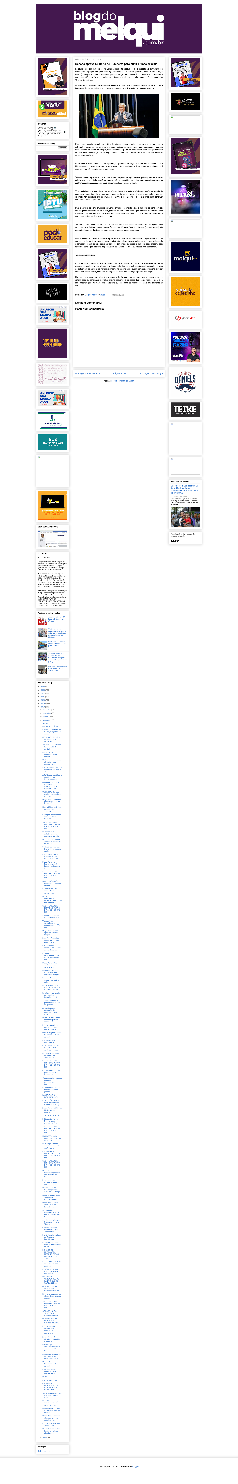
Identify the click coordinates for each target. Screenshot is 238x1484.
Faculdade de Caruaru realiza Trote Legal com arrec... (51, 891)
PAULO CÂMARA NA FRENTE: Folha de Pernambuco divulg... (51, 1103)
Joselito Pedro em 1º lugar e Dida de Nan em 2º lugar (57, 619)
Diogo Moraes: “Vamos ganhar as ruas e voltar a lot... (51, 965)
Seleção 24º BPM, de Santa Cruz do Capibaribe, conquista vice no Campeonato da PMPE (57, 657)
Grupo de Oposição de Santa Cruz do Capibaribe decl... (51, 1197)
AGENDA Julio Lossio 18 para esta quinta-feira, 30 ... (52, 769)
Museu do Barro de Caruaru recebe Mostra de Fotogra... (51, 972)
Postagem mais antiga (151, 373)
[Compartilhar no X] (117, 295)
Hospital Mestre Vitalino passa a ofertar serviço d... (51, 809)
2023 (43, 690)
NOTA (44, 1377)
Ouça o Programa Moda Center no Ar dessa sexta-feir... (51, 1364)
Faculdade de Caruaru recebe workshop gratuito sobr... (51, 1090)
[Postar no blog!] (115, 295)
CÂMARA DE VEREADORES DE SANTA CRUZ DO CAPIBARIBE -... (50, 1387)
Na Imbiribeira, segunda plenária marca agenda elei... (51, 762)
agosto (46, 723)
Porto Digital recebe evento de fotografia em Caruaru (51, 1146)
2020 (43, 700)
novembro (47, 713)
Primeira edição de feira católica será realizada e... (51, 1328)
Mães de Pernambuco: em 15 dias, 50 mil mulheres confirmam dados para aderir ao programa (184, 489)
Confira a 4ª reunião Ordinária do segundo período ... (51, 883)
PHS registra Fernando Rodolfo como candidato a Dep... (51, 1121)
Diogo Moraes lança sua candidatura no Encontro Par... (51, 1205)
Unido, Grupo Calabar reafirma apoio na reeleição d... (51, 1020)
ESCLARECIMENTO (50, 1380)
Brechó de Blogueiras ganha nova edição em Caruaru (50, 940)
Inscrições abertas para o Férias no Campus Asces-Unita (57, 668)
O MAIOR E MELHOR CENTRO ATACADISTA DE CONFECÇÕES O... (51, 785)
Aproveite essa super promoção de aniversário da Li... (50, 1055)
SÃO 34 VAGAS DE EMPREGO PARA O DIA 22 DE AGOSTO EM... (51, 909)
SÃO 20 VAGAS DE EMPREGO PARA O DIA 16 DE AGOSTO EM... (51, 1064)
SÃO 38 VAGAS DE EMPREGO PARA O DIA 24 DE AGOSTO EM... (51, 875)
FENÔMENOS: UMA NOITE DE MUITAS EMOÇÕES (50, 1271)
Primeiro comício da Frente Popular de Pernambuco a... (50, 1027)
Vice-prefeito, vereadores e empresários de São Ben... (51, 924)
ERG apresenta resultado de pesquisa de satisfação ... (52, 948)
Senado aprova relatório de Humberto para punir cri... (51, 1264)
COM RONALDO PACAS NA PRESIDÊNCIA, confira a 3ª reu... (52, 1048)
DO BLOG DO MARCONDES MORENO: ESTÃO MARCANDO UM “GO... (50, 1254)
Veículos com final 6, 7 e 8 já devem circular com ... (51, 1395)
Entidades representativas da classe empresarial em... (50, 956)
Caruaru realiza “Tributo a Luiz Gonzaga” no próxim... (51, 1410)
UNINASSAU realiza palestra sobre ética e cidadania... (51, 1138)
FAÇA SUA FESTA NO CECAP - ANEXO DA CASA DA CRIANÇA (51, 987)
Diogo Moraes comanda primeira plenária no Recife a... (51, 802)
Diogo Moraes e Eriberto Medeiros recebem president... (52, 1110)
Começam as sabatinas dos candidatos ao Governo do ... (51, 817)
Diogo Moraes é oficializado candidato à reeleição (51, 1339)
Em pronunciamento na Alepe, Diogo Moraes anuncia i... (51, 1296)
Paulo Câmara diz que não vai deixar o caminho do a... (51, 1403)
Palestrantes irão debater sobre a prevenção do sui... (50, 834)
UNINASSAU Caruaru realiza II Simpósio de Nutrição (51, 794)
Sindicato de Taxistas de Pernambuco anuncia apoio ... (51, 849)
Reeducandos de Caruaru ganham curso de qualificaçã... (51, 1190)
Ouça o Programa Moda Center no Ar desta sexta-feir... (51, 1035)
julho (45, 1437)
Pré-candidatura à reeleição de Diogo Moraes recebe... (50, 1371)
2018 (43, 707)
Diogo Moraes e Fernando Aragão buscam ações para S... (51, 865)
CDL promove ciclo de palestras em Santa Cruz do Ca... (51, 1072)
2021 (43, 697)
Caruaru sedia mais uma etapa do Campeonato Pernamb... (52, 1081)
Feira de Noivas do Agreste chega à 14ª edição (51, 980)
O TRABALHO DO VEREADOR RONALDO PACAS (50, 1288)
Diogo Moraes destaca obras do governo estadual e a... (51, 1418)
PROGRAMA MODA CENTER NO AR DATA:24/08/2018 (50, 856)
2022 (43, 693)
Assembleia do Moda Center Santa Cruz (50, 916)
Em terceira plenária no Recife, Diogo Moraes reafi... (51, 732)
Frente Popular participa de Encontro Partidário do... (51, 1237)
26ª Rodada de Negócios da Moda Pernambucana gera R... (51, 1213)
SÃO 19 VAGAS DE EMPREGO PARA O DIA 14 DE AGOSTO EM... (51, 1164)
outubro (46, 716)
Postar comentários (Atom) (122, 381)
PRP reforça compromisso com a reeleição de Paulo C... (51, 1348)
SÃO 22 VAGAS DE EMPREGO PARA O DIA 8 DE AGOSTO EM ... (51, 1304)
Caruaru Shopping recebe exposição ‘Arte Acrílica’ (50, 1229)
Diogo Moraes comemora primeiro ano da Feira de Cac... (51, 1173)
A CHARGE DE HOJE (50, 1116)
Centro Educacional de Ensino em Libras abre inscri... (51, 1431)
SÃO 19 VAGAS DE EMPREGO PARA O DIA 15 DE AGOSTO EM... (51, 1130)
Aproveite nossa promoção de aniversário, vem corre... (49, 1011)
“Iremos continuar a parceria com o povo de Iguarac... (51, 1002)
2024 (43, 687)
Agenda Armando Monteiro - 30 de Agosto (49, 754)
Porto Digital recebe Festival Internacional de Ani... (51, 1244)
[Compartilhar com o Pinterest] (122, 295)
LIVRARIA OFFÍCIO (50, 726)
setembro (47, 720)
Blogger (135, 1466)
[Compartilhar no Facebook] (120, 295)
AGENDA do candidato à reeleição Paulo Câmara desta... (52, 777)
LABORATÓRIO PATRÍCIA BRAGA (50, 1096)
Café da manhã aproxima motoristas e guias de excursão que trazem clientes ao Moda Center (57, 633)
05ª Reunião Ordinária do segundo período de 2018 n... (51, 739)
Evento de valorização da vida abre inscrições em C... (51, 995)
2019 (43, 703)
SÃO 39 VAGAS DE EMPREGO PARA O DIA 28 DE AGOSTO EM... (51, 825)
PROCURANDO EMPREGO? (48, 1041)
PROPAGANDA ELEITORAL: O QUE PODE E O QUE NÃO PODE (51, 1154)
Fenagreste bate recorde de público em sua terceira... (50, 1182)
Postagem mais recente (87, 373)
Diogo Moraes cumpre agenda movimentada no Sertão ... (51, 841)
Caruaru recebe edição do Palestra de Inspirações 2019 (51, 1356)
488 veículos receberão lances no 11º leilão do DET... (51, 747)
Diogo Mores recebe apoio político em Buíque (50, 933)
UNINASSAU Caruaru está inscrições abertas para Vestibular (57, 644)
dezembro (47, 710)
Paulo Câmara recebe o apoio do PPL (51, 1424)
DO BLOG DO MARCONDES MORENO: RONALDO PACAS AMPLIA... (52, 899)
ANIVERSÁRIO (48, 1334)
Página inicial (119, 373)
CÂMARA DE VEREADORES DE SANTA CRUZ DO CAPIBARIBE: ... (50, 1280)
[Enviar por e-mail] (113, 295)
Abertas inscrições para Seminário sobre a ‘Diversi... (51, 1222)
